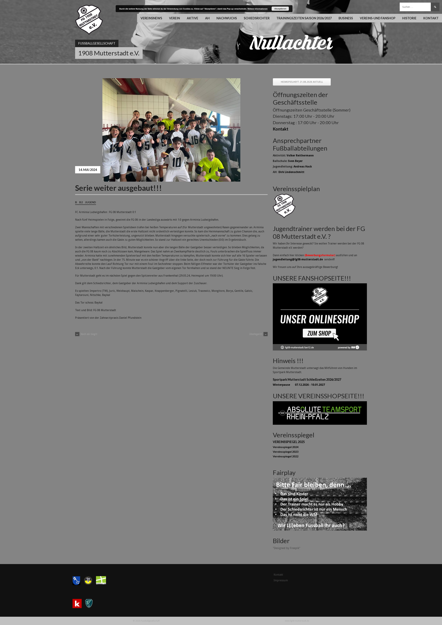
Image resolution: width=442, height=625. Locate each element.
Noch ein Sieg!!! (86, 334)
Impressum (281, 580)
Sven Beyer (295, 161)
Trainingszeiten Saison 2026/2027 (304, 18)
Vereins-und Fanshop (377, 18)
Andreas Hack (303, 166)
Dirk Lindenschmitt (291, 172)
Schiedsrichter (257, 18)
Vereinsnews (151, 18)
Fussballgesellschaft (96, 43)
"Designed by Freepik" (286, 548)
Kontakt (431, 18)
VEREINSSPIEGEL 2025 (289, 442)
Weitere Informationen (257, 8)
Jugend (90, 202)
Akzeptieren (280, 8)
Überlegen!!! (258, 334)
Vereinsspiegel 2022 (285, 456)
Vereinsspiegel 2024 (285, 447)
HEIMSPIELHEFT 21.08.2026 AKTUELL (302, 81)
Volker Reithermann (300, 155)
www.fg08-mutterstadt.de (297, 621)
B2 (81, 202)
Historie (409, 18)
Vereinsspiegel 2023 (285, 451)
